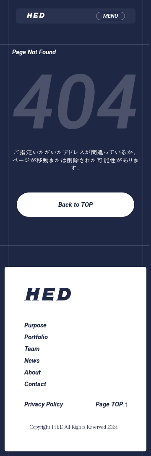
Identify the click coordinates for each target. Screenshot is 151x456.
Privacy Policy (43, 404)
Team (32, 349)
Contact (35, 384)
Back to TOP (75, 204)
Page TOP (109, 404)
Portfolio (36, 337)
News (31, 360)
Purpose (35, 325)
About (32, 372)
